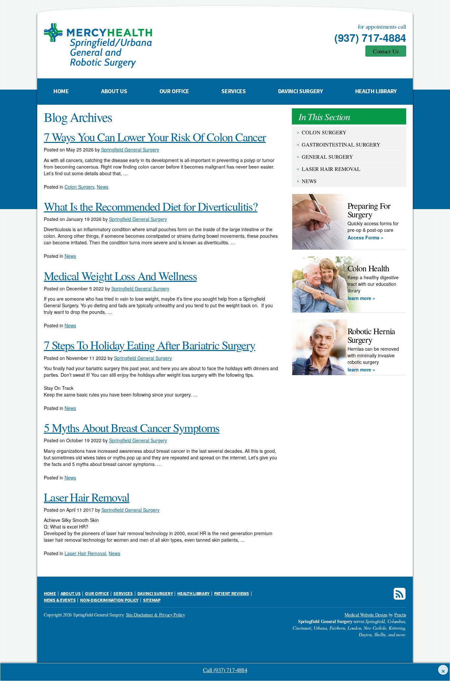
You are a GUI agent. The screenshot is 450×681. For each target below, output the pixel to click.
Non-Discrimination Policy (109, 600)
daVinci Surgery (300, 91)
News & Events (59, 600)
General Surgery (327, 156)
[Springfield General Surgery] (147, 45)
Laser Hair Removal (331, 168)
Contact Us (386, 51)
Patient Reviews (231, 593)
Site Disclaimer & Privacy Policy (155, 615)
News (309, 180)
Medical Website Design (366, 615)
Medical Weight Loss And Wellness (120, 276)
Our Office (174, 91)
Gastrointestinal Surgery (341, 144)
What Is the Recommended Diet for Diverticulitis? (150, 206)
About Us (114, 91)
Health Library (376, 91)
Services (233, 91)
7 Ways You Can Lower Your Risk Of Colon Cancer (155, 137)
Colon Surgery (324, 132)
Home (61, 91)
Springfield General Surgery (130, 149)
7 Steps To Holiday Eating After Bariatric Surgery (149, 345)
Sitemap (151, 600)
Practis (400, 615)
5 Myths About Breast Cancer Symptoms (131, 427)
